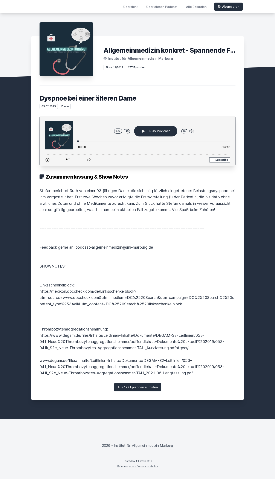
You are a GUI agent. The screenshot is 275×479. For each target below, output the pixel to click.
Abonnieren (230, 6)
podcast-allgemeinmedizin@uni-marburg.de (114, 247)
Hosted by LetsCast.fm (137, 460)
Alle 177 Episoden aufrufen (138, 387)
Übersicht (130, 7)
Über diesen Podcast (161, 7)
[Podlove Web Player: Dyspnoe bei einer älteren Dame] (137, 141)
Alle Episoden (196, 7)
